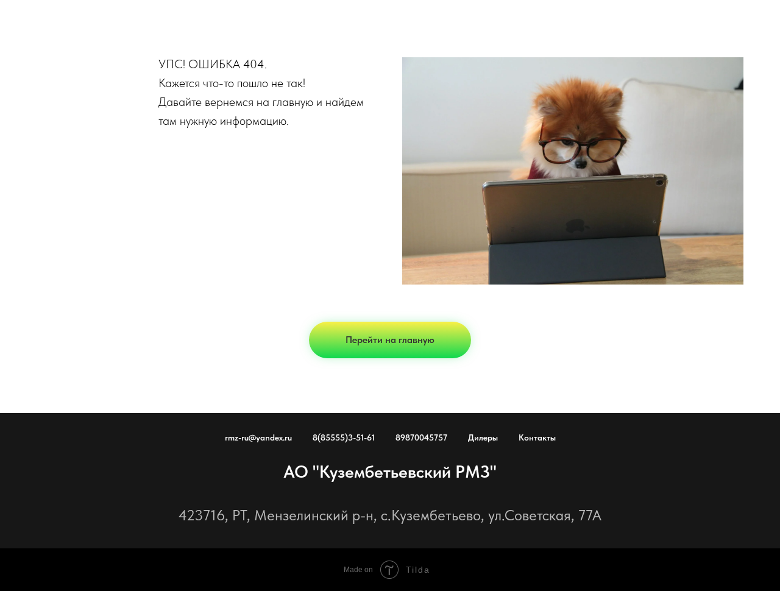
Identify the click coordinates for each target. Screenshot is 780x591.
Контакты (537, 437)
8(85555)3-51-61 (344, 437)
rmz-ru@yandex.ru (258, 437)
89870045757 (421, 437)
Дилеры (483, 437)
